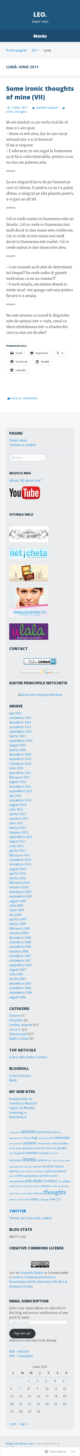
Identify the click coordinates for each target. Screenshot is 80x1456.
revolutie (28, 1186)
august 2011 (17, 841)
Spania (18, 1193)
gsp (11, 1153)
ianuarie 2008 (18, 951)
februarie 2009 (19, 929)
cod (50, 1138)
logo (11, 1167)
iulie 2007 (16, 974)
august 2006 (17, 997)
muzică (13, 1171)
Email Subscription (29, 1301)
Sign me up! (22, 1333)
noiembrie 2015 (20, 787)
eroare (37, 1148)
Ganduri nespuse (47, 107)
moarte (37, 1166)
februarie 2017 (19, 777)
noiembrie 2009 (20, 892)
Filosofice (16, 1020)
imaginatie (19, 1153)
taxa (40, 1193)
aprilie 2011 (17, 851)
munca (59, 1166)
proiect (44, 1175)
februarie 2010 (19, 883)
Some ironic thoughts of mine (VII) (40, 92)
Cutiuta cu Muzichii (23, 1103)
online (48, 1171)
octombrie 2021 (20, 727)
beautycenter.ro (20, 1099)
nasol (21, 1171)
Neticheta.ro (18, 1117)
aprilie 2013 (17, 814)
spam (11, 1193)
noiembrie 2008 (20, 942)
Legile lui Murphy (22, 1108)
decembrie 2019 (20, 755)
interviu (55, 1153)
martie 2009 (17, 924)
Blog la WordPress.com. (20, 1443)
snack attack (63, 1186)
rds (59, 1181)
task (35, 1193)
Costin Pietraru (20, 1076)
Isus (50, 1160)
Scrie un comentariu (24, 398)
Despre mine (18, 440)
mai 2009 (15, 915)
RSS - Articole (19, 1352)
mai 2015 (15, 796)
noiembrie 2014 (20, 800)
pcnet (11, 1176)
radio (29, 1181)
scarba (54, 1186)
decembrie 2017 (20, 773)
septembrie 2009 (20, 896)
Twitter (17, 1211)
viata (34, 1199)
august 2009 (17, 901)
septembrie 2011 (20, 837)
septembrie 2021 (20, 732)
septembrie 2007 (20, 965)
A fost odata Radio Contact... (29, 1057)
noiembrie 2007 (20, 956)
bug (34, 1138)
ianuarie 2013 (18, 819)
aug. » (24, 1424)
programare (32, 1175)
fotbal (53, 1148)
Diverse (14, 1016)
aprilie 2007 (17, 979)
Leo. (40, 14)
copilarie (30, 1143)
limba (67, 1160)
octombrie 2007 (20, 961)
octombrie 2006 (20, 988)
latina (61, 1160)
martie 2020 (17, 750)
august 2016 (17, 782)
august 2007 (17, 970)
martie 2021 (17, 736)
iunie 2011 (16, 846)
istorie (42, 1160)
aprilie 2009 (17, 919)
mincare (18, 1166)
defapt (19, 1148)
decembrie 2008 (20, 938)
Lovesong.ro (18, 1113)
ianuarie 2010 (18, 887)
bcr (59, 1132)
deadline (63, 1143)
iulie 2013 (16, 810)
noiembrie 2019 (20, 759)
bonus (27, 1138)
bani (55, 1132)
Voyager (44, 1199)
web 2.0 (55, 1199)
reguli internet (16, 1186)
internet (32, 1153)
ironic (29, 1159)
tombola (13, 1200)
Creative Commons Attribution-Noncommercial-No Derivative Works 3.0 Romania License (38, 1281)
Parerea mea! (18, 1034)
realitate (66, 1181)
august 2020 (17, 745)
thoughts (21, 112)
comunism (61, 1137)
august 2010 (17, 869)
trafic (19, 1200)
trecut (26, 1199)
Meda (13, 1080)
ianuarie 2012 (18, 832)
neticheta (39, 1171)
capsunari (42, 1138)
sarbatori (45, 1186)
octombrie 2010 (20, 864)
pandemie (59, 1171)
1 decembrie (14, 1132)
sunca (24, 1193)
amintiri (29, 1131)
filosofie (45, 1148)
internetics (44, 1153)
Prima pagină (16, 50)
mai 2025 (15, 713)
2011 (35, 50)
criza (55, 1143)
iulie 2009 (16, 906)
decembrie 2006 (20, 984)
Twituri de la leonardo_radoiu (30, 1218)
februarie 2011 (19, 855)
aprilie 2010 (17, 874)
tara (30, 1193)
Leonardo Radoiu (32, 1273)
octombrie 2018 (20, 764)
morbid (47, 1166)
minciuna (28, 1167)
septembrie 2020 (20, 741)
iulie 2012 (16, 823)
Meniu (40, 36)
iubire (55, 1160)
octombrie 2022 (20, 718)
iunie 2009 (16, 910)
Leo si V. (15, 1030)
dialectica (27, 1148)
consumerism (15, 1143)
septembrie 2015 (20, 791)
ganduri (62, 1148)
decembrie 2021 (20, 722)
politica (20, 1175)
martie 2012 (17, 828)
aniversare (44, 1132)
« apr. (13, 1424)
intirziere (15, 1160)
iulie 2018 (16, 768)
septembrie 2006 (20, 993)
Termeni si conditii (22, 445)
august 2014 (17, 805)
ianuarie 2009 (18, 933)
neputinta (29, 1171)
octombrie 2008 (20, 947)
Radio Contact (19, 1039)
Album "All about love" (25, 481)
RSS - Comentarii (21, 1356)
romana (36, 1186)
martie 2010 (17, 878)
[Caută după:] (27, 458)
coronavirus (44, 1143)
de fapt (12, 1148)
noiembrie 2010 (20, 860)
